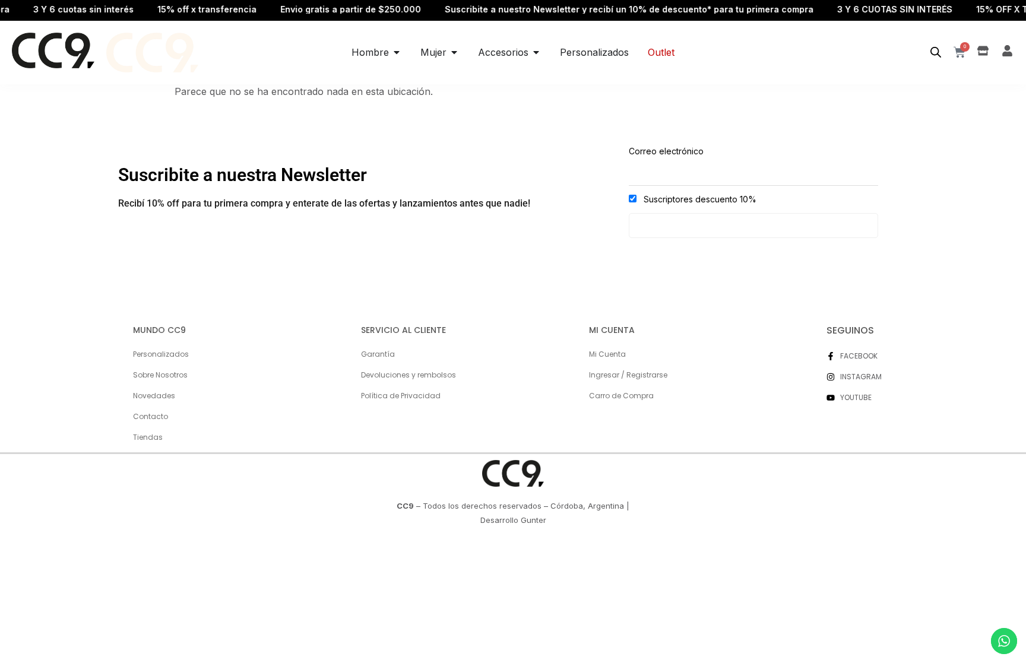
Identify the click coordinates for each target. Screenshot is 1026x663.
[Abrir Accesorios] (536, 52)
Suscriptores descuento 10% (698, 199)
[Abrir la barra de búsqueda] (936, 52)
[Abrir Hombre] (396, 52)
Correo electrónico (666, 151)
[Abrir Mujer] (454, 52)
